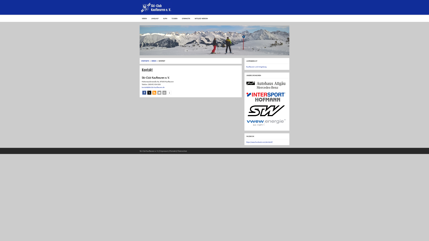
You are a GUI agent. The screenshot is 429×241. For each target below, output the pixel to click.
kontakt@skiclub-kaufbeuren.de (153, 87)
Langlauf (155, 18)
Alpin (165, 18)
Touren (174, 18)
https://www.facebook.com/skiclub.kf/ (259, 142)
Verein (144, 18)
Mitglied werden (201, 18)
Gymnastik (186, 18)
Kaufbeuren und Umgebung (256, 67)
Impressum (164, 151)
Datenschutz (182, 151)
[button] (144, 93)
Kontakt (173, 151)
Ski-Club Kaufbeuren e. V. (149, 151)
